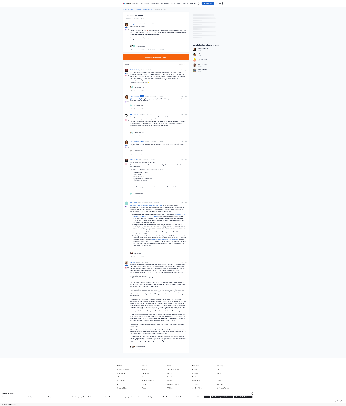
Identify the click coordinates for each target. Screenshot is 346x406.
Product (144, 369)
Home (124, 9)
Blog (218, 377)
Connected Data (122, 388)
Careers (219, 373)
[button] (208, 3)
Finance (144, 388)
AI (117, 384)
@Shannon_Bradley (135, 99)
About (218, 369)
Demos (169, 381)
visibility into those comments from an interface (164, 239)
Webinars (170, 388)
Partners (195, 369)
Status (219, 381)
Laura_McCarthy (134, 24)
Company (220, 366)
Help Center (193, 3)
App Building (121, 381)
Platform (120, 366)
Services (195, 373)
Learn (169, 366)
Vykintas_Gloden (202, 69)
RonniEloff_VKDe (134, 114)
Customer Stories (172, 384)
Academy (185, 3)
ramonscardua (134, 159)
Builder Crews (155, 3)
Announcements (147, 9)
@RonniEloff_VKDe (156, 205)
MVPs (178, 3)
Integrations (121, 373)
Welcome (138, 9)
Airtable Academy (173, 369)
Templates (195, 384)
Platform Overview (123, 369)
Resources (195, 366)
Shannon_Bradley (135, 70)
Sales (144, 384)
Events (173, 3)
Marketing (145, 373)
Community (131, 9)
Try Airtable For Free (223, 388)
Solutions (145, 366)
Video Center (171, 377)
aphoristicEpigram (203, 48)
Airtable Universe (197, 388)
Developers (195, 377)
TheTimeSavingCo (203, 59)
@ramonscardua (146, 205)
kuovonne (132, 262)
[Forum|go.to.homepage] (131, 3)
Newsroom (220, 384)
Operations (145, 377)
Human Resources (148, 381)
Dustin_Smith (133, 202)
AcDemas (200, 54)
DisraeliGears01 (202, 64)
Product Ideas (165, 3)
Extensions (120, 377)
